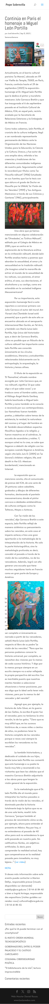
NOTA (8, 867)
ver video (20, 861)
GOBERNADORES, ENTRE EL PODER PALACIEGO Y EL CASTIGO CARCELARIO (22, 950)
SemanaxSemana (11, 37)
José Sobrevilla (13, 33)
